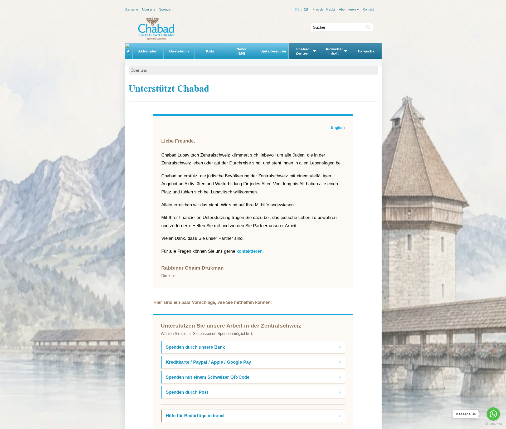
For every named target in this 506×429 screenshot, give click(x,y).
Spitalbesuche (272, 51)
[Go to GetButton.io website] (493, 423)
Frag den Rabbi (324, 9)
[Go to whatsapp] (493, 414)
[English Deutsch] (302, 10)
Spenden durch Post (253, 392)
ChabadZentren (303, 51)
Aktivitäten (148, 51)
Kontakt (368, 9)
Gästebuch (179, 51)
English (297, 10)
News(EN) (241, 51)
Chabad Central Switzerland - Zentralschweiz (156, 28)
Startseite (131, 9)
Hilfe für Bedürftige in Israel (253, 415)
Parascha (366, 51)
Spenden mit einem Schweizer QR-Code (253, 377)
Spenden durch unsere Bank (253, 347)
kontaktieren (249, 251)
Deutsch (303, 10)
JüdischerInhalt (333, 51)
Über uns (148, 9)
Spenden (165, 9)
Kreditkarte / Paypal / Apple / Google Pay (253, 362)
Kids (210, 51)
